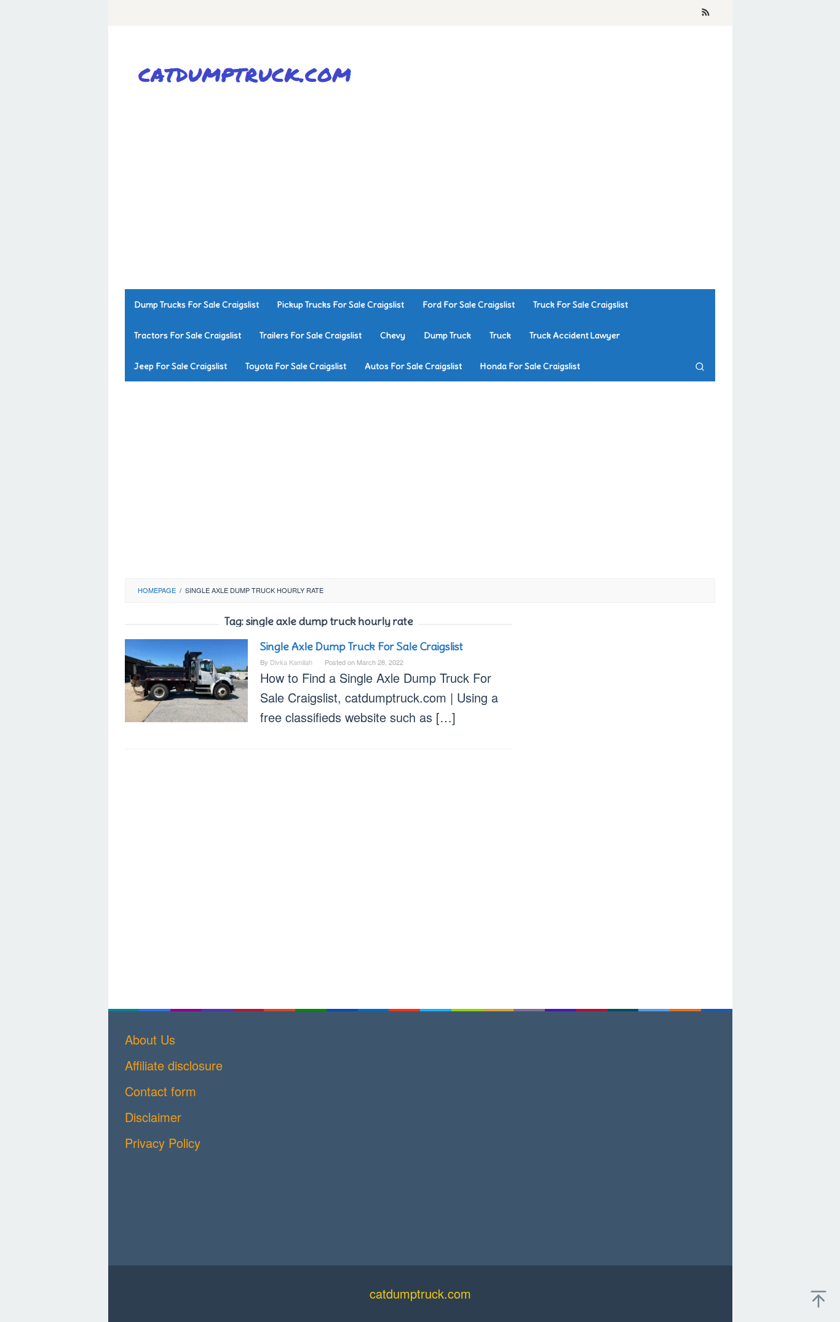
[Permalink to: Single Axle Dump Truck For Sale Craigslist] (186, 679)
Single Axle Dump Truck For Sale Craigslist (361, 646)
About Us (150, 1039)
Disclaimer (153, 1117)
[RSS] (705, 13)
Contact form (160, 1091)
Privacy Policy (162, 1143)
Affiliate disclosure (174, 1065)
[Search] (699, 366)
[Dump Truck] (248, 74)
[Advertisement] (490, 191)
